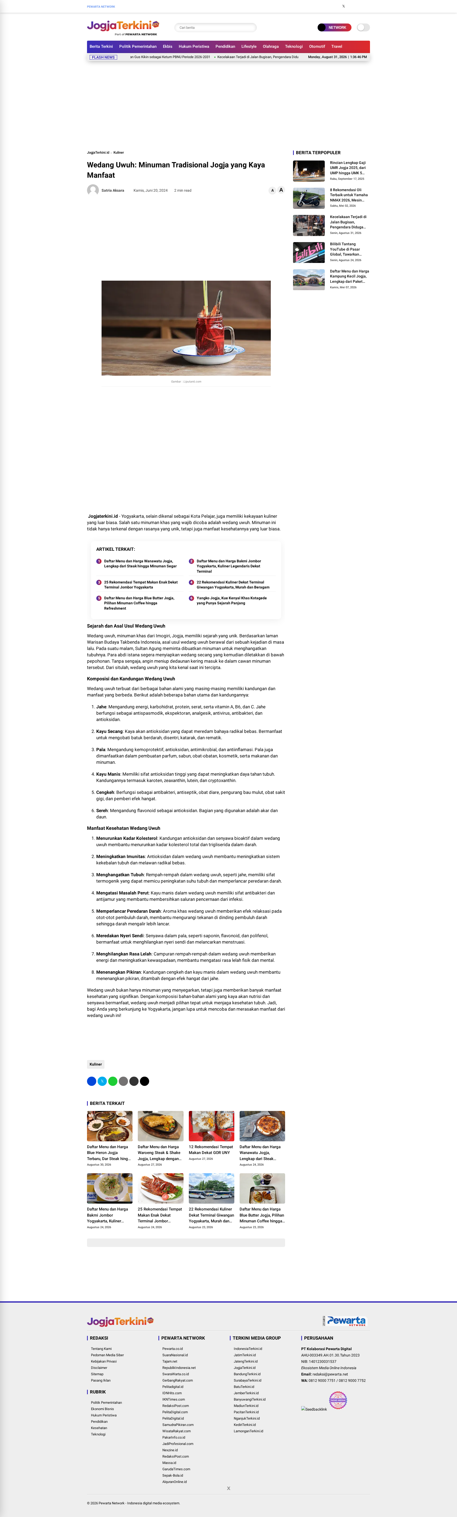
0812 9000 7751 (322, 1380)
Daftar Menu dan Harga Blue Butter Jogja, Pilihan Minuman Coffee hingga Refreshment (139, 603)
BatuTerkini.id (244, 1387)
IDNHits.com (172, 1393)
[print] (123, 1081)
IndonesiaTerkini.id (248, 1349)
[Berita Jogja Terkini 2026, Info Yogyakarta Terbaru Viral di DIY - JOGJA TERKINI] (123, 33)
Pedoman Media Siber (107, 1355)
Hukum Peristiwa (194, 46)
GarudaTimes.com (176, 1469)
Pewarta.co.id (172, 1349)
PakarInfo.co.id (173, 1437)
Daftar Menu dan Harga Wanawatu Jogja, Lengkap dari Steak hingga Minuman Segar (140, 563)
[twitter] (343, 6)
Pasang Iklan (101, 1380)
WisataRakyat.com (176, 1431)
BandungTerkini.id (247, 1374)
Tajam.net (169, 1361)
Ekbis (167, 46)
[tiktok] (367, 6)
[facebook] (335, 6)
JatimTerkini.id (245, 1355)
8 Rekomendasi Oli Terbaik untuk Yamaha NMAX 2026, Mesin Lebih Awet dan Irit (349, 195)
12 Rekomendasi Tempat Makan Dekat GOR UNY (211, 1149)
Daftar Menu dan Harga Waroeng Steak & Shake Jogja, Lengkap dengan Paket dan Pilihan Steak (159, 1153)
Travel (336, 46)
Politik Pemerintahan (138, 46)
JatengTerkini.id (246, 1361)
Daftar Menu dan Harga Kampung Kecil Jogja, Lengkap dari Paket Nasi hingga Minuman (349, 276)
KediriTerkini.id (245, 1425)
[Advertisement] (228, 105)
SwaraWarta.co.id (175, 1374)
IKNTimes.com (173, 1399)
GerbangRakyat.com (177, 1380)
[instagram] (351, 6)
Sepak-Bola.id (172, 1475)
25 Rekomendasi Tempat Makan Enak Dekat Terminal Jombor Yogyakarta (141, 585)
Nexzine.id (170, 1450)
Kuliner (118, 152)
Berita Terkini (101, 46)
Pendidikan (225, 46)
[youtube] (359, 6)
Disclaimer (99, 1368)
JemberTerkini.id (246, 1393)
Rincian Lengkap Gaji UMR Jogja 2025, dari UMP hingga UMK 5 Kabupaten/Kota (348, 168)
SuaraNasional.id (175, 1355)
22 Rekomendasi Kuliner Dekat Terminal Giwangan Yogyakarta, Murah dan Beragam (233, 585)
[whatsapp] (112, 1081)
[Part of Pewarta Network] (345, 1325)
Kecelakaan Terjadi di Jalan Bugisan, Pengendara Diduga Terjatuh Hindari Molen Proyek (250, 57)
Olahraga (271, 46)
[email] (134, 1081)
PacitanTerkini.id (246, 1412)
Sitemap (97, 1374)
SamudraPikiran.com (178, 1425)
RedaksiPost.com (175, 1406)
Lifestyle (249, 46)
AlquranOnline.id (174, 1482)
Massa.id (169, 1463)
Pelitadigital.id (172, 1387)
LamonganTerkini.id (248, 1431)
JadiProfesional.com (177, 1444)
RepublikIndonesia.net (179, 1368)
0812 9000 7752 (352, 1380)
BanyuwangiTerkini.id (250, 1399)
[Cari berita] (251, 27)
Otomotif (317, 46)
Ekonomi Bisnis (102, 1409)
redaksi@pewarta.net (330, 1374)
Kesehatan (99, 1428)
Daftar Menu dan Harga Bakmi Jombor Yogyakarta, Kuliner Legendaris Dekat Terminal (229, 566)
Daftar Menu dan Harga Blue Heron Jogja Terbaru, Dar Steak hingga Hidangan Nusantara (109, 1153)
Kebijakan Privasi (104, 1361)
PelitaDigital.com (175, 1412)
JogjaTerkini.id (98, 152)
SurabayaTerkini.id (247, 1380)
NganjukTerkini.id (247, 1418)
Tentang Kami (101, 1349)
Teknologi (294, 46)
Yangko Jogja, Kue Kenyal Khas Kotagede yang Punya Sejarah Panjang (232, 600)
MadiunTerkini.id (246, 1406)
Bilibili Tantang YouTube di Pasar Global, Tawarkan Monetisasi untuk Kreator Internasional (348, 249)
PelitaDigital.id (173, 1418)
